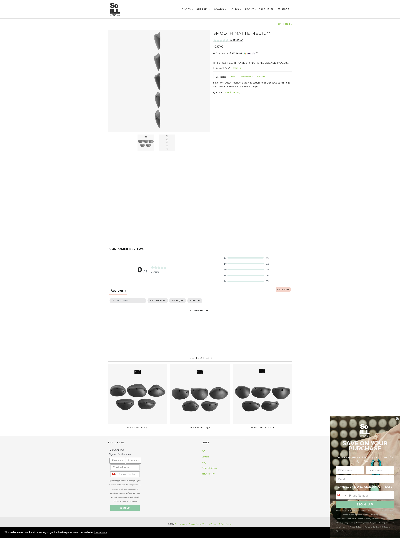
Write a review (283, 289)
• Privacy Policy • (195, 524)
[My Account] (268, 10)
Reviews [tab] (118, 290)
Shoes (187, 9)
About (250, 9)
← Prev (278, 23)
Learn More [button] (100, 532)
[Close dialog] (397, 418)
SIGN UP (125, 508)
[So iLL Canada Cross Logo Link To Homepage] (115, 9)
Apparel (203, 9)
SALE (262, 9)
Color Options (246, 76)
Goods (220, 9)
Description (221, 76)
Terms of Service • (210, 524)
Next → (288, 23)
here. (237, 67)
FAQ (203, 451)
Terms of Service (210, 468)
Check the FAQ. (233, 92)
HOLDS (235, 9)
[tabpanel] (200, 321)
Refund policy (208, 473)
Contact (205, 456)
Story (204, 462)
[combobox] (113, 474)
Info (233, 76)
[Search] (272, 10)
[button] (252, 53)
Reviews (261, 76)
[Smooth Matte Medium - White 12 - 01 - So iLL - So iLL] (159, 81)
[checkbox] (194, 300)
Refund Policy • (225, 524)
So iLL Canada (181, 524)
